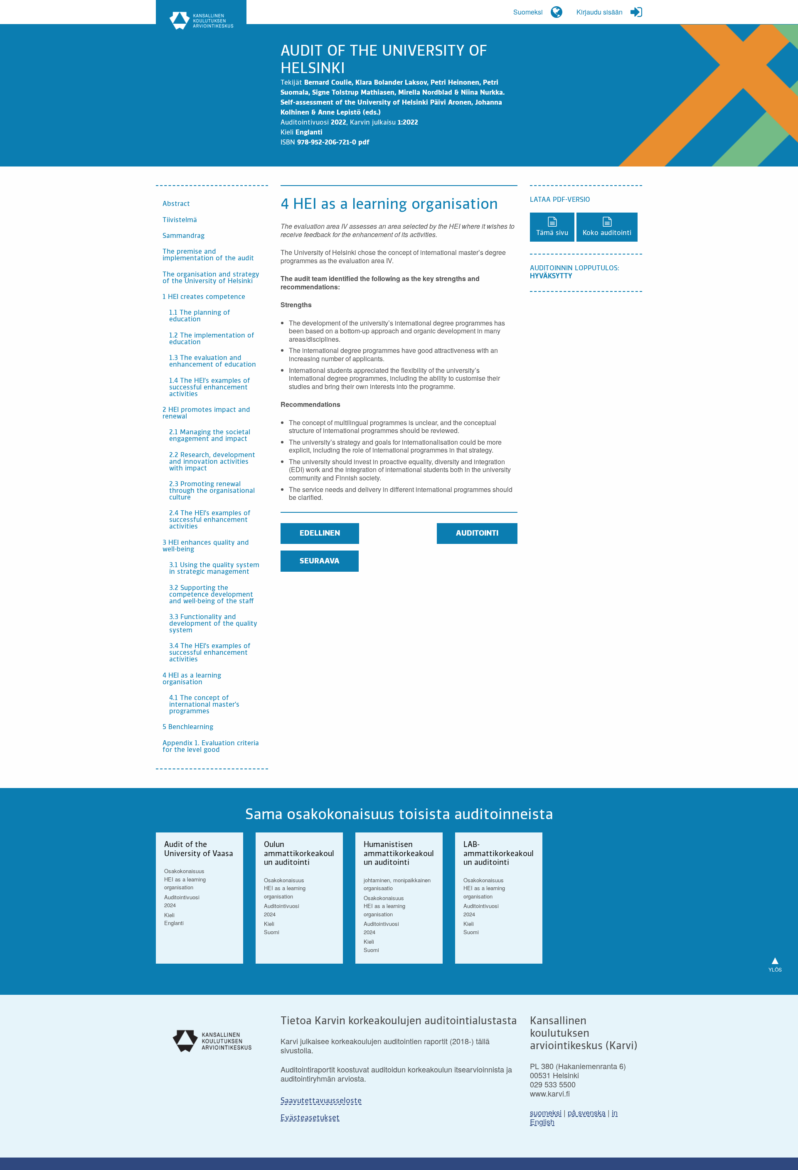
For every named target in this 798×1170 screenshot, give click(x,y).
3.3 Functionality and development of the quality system (213, 624)
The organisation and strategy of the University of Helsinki (211, 278)
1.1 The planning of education (199, 316)
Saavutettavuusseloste (321, 1101)
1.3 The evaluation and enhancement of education (212, 361)
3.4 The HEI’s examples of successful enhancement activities (210, 653)
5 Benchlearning (188, 727)
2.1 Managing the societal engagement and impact (209, 436)
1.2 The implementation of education (211, 339)
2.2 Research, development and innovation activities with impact (212, 462)
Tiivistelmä (180, 220)
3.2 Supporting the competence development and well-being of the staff (211, 595)
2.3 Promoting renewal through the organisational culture (212, 491)
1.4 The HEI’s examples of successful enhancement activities (209, 388)
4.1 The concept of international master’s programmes (204, 705)
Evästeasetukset (310, 1118)
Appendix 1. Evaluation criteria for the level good (211, 747)
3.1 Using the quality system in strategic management (214, 568)
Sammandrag (183, 236)
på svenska (587, 1112)
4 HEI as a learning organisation (192, 679)
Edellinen (320, 533)
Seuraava (320, 561)
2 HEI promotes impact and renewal (206, 413)
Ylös (775, 962)
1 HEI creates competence (204, 297)
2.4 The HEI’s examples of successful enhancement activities (210, 520)
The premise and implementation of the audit (208, 255)
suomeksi (546, 1112)
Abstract (176, 204)
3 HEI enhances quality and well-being (206, 546)
